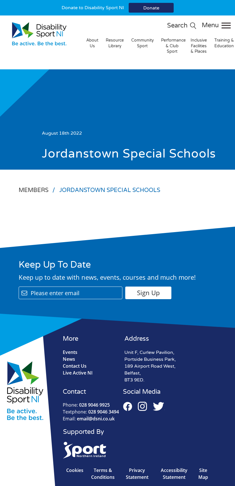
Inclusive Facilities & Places (199, 46)
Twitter (159, 406)
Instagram (142, 406)
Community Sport (142, 43)
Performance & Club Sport (173, 46)
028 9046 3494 (91, 412)
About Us (92, 43)
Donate (151, 8)
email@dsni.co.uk (89, 419)
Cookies (74, 470)
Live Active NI (78, 373)
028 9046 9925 (86, 405)
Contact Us (75, 366)
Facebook (127, 406)
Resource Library (115, 43)
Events (70, 352)
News (69, 359)
